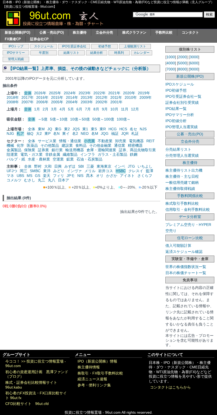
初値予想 (104, 46)
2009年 (145, 97)
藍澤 (149, 171)
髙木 (89, 175)
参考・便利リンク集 (94, 385)
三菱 (90, 166)
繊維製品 (70, 154)
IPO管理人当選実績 (181, 127)
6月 (79, 109)
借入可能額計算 (178, 245)
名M (94, 133)
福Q (30, 133)
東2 (67, 129)
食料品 (81, 145)
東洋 (47, 171)
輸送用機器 (74, 150)
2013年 (87, 97)
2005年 (57, 102)
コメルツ (14, 180)
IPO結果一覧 (176, 108)
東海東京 (104, 166)
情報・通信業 (70, 141)
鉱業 (70, 159)
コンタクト (190, 32)
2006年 (42, 102)
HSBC (121, 171)
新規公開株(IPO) (17, 32)
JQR (125, 133)
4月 (62, 109)
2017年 (27, 97)
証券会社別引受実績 (182, 102)
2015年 (57, 97)
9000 (194, 69)
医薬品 (32, 145)
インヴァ (74, 171)
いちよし (145, 166)
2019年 (144, 93)
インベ (119, 166)
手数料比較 (164, 32)
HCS (123, 129)
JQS (76, 129)
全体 (27, 93)
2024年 (70, 93)
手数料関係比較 (190, 196)
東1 (85, 129)
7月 (88, 109)
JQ (49, 129)
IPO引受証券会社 (74, 46)
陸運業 (12, 154)
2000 (182, 57)
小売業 (89, 141)
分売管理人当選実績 (182, 155)
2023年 (85, 93)
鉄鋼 (133, 154)
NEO (85, 133)
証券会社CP (39, 39)
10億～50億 (80, 119)
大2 (39, 133)
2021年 (114, 93)
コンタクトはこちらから (170, 387)
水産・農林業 (39, 159)
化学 (20, 145)
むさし (29, 180)
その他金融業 (100, 145)
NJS (143, 129)
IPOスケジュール (179, 84)
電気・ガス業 (31, 154)
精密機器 (135, 145)
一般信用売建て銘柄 (182, 182)
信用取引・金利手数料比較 (187, 209)
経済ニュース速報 (92, 379)
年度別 (43, 52)
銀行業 (57, 150)
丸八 (51, 180)
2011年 (116, 97)
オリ (99, 175)
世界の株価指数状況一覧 (185, 267)
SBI (81, 166)
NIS (80, 175)
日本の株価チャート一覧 (185, 273)
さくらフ (144, 175)
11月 (124, 109)
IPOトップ (15, 46)
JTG (131, 166)
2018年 (13, 97)
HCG (112, 129)
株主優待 (80, 32)
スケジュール (43, 46)
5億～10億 (58, 119)
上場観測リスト (135, 46)
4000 (170, 63)
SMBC (35, 171)
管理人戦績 (16, 59)
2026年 (40, 93)
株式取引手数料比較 (182, 203)
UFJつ (12, 171)
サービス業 (47, 141)
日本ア (63, 180)
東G (58, 129)
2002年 (102, 102)
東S (94, 129)
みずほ (69, 166)
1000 (170, 57)
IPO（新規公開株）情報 (97, 361)
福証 (115, 133)
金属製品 (14, 150)
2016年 (42, 97)
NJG (10, 133)
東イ (66, 133)
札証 (135, 133)
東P (47, 133)
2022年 (99, 93)
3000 (194, 57)
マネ (10, 175)
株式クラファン (134, 32)
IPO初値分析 (176, 121)
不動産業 (105, 141)
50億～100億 (103, 119)
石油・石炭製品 (89, 159)
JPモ (71, 175)
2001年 (116, 102)
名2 (75, 133)
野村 (38, 166)
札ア (20, 133)
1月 (37, 109)
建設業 (67, 145)
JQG (104, 133)
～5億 (42, 119)
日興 (58, 166)
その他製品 (49, 145)
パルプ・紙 (16, 159)
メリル (90, 171)
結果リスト (71, 52)
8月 (96, 109)
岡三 (23, 171)
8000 (182, 69)
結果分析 (96, 52)
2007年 (27, 102)
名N (56, 133)
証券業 (43, 150)
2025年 (55, 93)
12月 (135, 109)
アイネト (127, 175)
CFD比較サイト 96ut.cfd (27, 404)
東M (41, 129)
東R (103, 129)
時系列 (119, 52)
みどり (58, 171)
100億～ (123, 119)
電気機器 (136, 141)
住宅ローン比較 (190, 238)
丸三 (41, 180)
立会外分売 (104, 32)
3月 (54, 109)
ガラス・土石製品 (112, 154)
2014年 (72, 97)
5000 (182, 63)
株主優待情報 (89, 367)
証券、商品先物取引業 (137, 150)
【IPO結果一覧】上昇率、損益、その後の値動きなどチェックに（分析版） (79, 68)
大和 (48, 166)
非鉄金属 (52, 154)
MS (29, 175)
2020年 (129, 93)
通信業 (119, 145)
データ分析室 (190, 217)
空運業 (58, 159)
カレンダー (142, 52)
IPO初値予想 (176, 90)
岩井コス (105, 171)
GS (37, 175)
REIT (150, 141)
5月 (71, 109)
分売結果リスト (178, 149)
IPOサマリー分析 (179, 115)
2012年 (102, 97)
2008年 (13, 102)
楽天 (46, 175)
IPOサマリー (16, 52)
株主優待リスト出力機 (183, 170)
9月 (105, 109)
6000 (194, 63)
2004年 (72, 102)
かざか (111, 175)
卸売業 (120, 141)
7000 (170, 69)
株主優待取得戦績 (180, 188)
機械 (10, 145)
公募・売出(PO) (51, 32)
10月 (114, 109)
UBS (20, 175)
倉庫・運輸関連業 (101, 150)
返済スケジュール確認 (183, 251)
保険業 (29, 150)
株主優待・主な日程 (182, 176)
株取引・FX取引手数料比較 (100, 373)
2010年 (131, 97)
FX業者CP (13, 39)
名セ (133, 129)
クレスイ (135, 171)
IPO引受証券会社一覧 (183, 96)
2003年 (87, 102)
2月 (45, 109)
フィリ (58, 175)
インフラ (87, 154)
